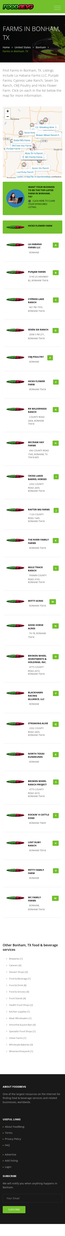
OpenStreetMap (43, 176)
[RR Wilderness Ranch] (42, 122)
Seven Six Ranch (40, 168)
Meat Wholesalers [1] (19, 1018)
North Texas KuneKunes (36, 755)
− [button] (7, 116)
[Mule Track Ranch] (33, 146)
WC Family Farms (33, 156)
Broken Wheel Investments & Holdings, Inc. (37, 659)
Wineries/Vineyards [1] (20, 1051)
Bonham (41, 47)
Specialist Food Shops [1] (22, 1031)
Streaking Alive (46, 127)
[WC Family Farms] (33, 149)
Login (8, 1167)
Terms (8, 1132)
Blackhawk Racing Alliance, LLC (36, 696)
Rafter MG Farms (22, 140)
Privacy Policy (13, 1139)
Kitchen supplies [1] (19, 1011)
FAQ (7, 1145)
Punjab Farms (13, 148)
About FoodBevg (14, 1126)
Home (6, 47)
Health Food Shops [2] (20, 1005)
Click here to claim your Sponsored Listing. (41, 204)
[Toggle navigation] (57, 8)
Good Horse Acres (33, 132)
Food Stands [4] (17, 998)
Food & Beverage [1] (19, 978)
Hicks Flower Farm (40, 225)
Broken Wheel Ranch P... (48, 135)
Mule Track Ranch (34, 153)
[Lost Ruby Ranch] (24, 165)
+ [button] (7, 111)
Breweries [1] (15, 958)
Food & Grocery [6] (18, 991)
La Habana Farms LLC (35, 246)
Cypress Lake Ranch (36, 300)
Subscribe (14, 1209)
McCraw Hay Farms (21, 145)
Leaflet (20, 176)
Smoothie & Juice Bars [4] (22, 1024)
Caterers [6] (14, 965)
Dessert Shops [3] (18, 972)
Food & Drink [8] (17, 985)
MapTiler (30, 176)
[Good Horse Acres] (32, 125)
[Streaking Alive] (46, 120)
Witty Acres (35, 600)
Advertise (10, 1154)
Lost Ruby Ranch (25, 171)
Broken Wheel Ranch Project (37, 782)
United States (23, 47)
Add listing (11, 1160)
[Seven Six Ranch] (39, 161)
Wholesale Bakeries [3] (20, 1044)
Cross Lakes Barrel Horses (37, 477)
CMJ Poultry (36, 356)
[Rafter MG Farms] (21, 133)
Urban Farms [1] (17, 1038)
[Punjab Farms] (12, 141)
